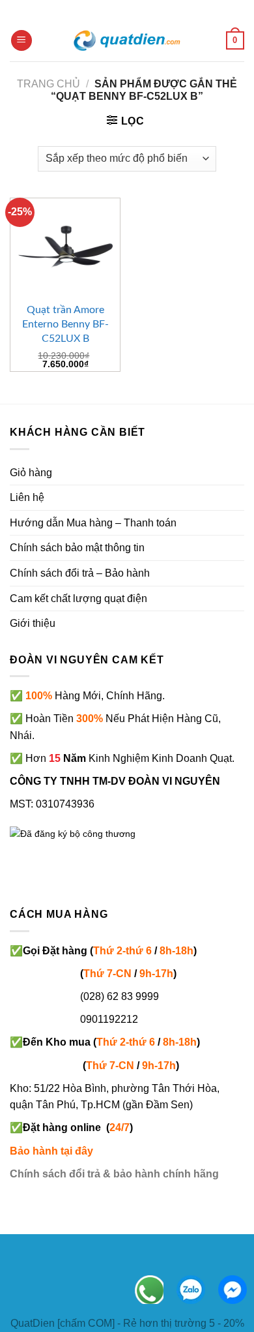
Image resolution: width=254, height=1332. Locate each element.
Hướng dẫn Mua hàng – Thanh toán (93, 522)
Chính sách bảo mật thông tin (77, 547)
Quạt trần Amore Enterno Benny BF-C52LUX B (65, 324)
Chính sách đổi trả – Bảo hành (80, 573)
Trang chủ (48, 83)
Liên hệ (27, 497)
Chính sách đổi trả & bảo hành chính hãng (114, 1173)
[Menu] (21, 41)
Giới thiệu (32, 623)
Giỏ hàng (31, 472)
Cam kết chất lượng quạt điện (78, 598)
